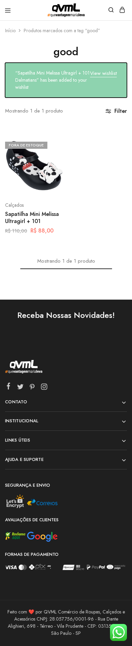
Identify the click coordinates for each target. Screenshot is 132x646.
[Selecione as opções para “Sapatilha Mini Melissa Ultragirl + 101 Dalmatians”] (51, 144)
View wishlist (103, 73)
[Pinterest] (32, 388)
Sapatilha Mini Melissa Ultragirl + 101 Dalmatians (32, 218)
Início (10, 30)
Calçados (14, 205)
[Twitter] (20, 388)
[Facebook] (9, 387)
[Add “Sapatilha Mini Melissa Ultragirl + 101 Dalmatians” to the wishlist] (51, 170)
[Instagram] (44, 388)
